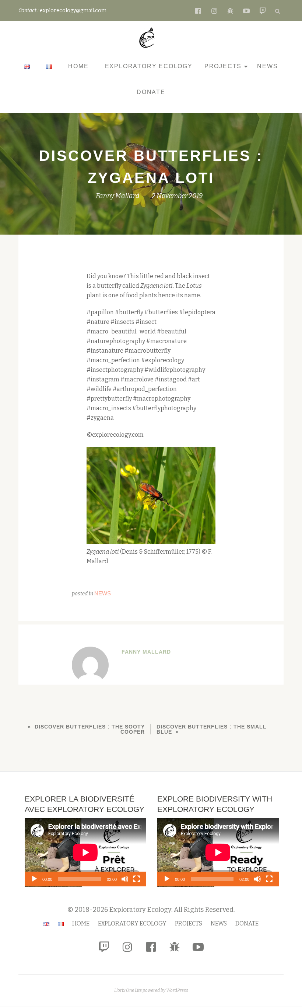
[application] (85, 852)
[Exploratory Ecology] (148, 38)
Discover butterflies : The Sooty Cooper (90, 729)
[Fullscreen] (136, 879)
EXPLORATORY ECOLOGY (149, 66)
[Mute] (125, 879)
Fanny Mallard (118, 196)
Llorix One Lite (128, 990)
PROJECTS (223, 66)
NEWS (267, 66)
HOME (78, 66)
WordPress (177, 990)
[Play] (34, 879)
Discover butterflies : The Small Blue (212, 729)
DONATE (151, 92)
